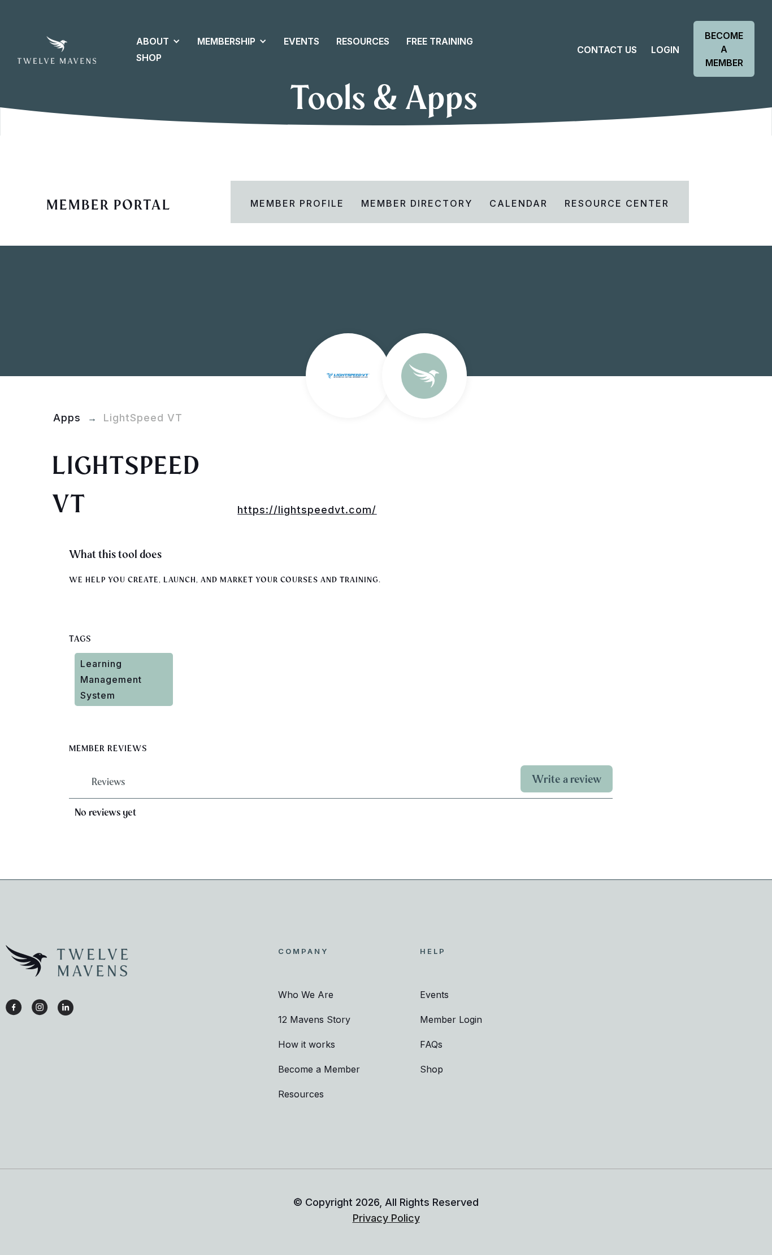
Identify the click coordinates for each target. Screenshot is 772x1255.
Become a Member (724, 49)
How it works (306, 1044)
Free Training (439, 41)
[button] (152, 41)
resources (362, 41)
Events (301, 41)
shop (149, 57)
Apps (67, 418)
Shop (431, 1069)
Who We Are (305, 994)
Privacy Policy (386, 1218)
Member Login (451, 1019)
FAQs (431, 1044)
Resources (301, 1094)
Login (665, 49)
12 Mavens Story (314, 1019)
